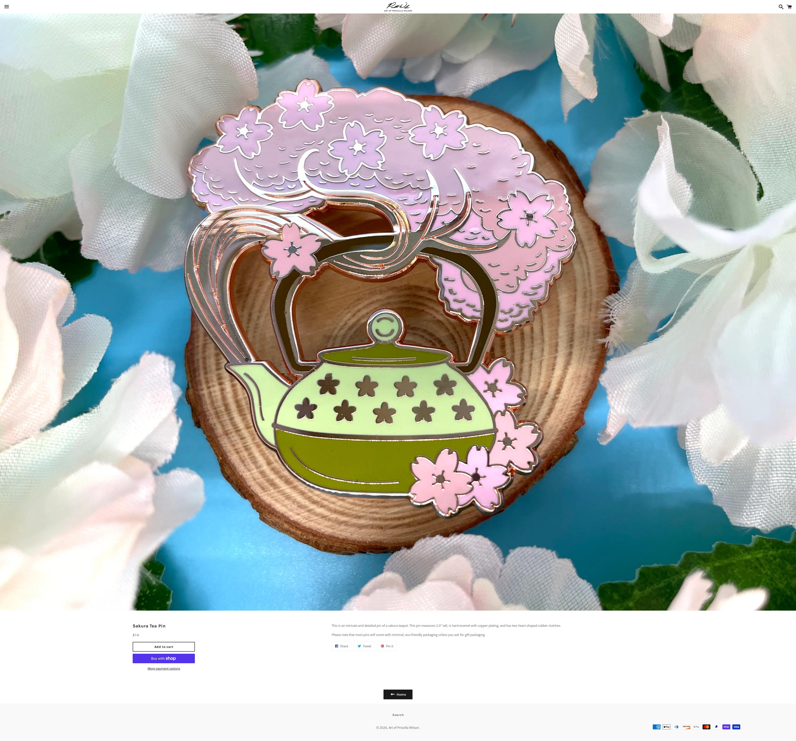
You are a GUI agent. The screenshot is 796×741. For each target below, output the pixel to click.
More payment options (164, 668)
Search (398, 715)
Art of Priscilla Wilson (404, 727)
